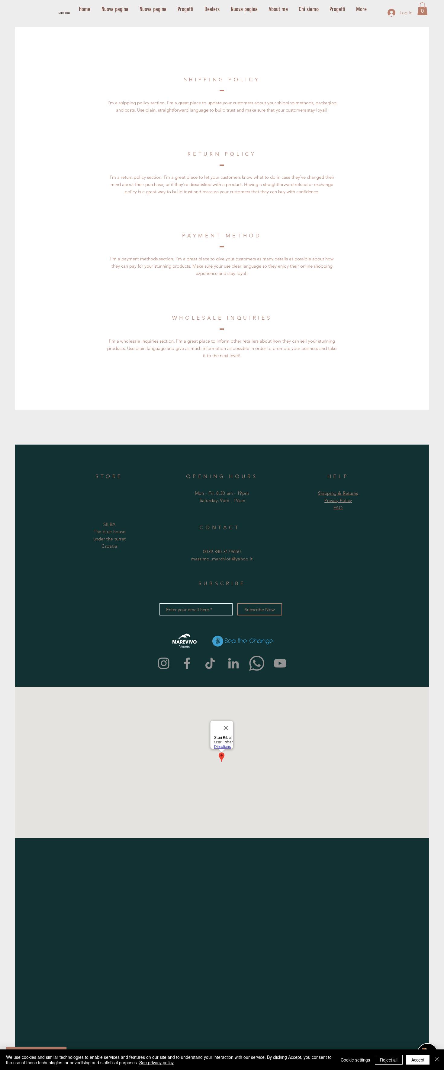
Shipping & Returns (338, 493)
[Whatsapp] (256, 663)
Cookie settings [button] (355, 1060)
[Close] (436, 1059)
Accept (417, 1060)
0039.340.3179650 (222, 551)
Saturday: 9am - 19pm (223, 500)
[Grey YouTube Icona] (280, 663)
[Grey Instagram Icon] (163, 663)
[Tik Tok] (210, 663)
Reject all (388, 1060)
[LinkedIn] (233, 663)
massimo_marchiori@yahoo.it (222, 559)
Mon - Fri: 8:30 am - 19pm (222, 493)
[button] (422, 8)
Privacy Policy (338, 500)
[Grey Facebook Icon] (187, 663)
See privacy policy (156, 1062)
